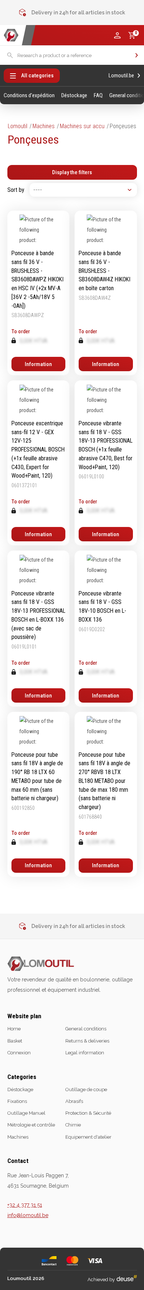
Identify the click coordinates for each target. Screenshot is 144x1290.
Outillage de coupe (86, 1089)
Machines (43, 126)
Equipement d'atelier (88, 1137)
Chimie (73, 1125)
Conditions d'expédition (29, 95)
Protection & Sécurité (88, 1113)
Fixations (17, 1101)
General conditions (85, 1028)
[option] (72, 13)
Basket (14, 1041)
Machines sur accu (82, 126)
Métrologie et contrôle (31, 1125)
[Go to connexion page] (117, 35)
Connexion (19, 1052)
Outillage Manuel (26, 1113)
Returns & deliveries (87, 1041)
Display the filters (72, 172)
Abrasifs (74, 1101)
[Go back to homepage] (11, 35)
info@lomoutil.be (27, 1215)
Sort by (15, 189)
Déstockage (74, 95)
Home (14, 1028)
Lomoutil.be (121, 75)
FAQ (98, 95)
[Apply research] (136, 55)
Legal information (84, 1052)
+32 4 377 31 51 (24, 1205)
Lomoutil (17, 126)
